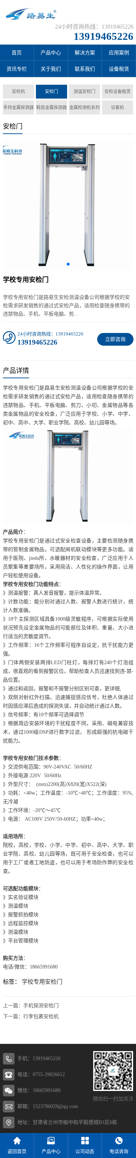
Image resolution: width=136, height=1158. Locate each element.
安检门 (51, 91)
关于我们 (51, 69)
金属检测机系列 (84, 107)
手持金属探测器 (18, 107)
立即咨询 (115, 339)
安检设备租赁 (117, 91)
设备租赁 (119, 69)
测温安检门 (84, 91)
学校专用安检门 (42, 982)
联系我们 (85, 69)
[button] (68, 264)
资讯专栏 (17, 69)
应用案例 (119, 52)
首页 (17, 52)
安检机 (18, 91)
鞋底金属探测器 (51, 107)
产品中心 (51, 52)
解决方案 (85, 52)
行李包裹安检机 (41, 1016)
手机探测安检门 (41, 1005)
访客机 (117, 107)
